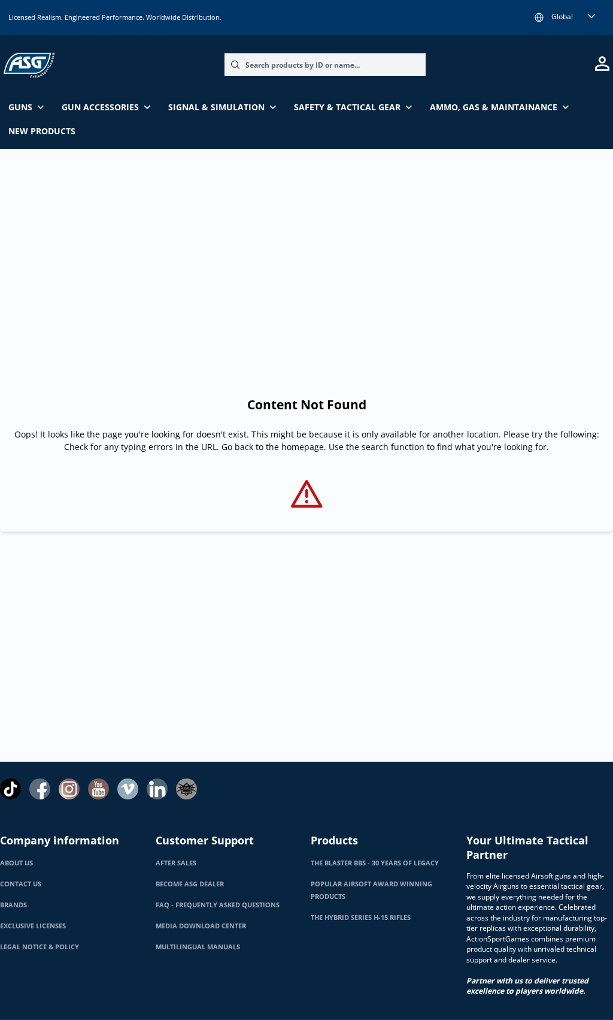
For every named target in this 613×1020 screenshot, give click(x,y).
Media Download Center (201, 926)
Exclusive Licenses (33, 926)
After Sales (176, 863)
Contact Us (20, 884)
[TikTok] (10, 788)
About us (16, 863)
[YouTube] (98, 788)
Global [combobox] (562, 16)
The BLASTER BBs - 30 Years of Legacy (375, 863)
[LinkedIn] (157, 788)
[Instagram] (69, 788)
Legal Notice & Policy (39, 947)
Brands (13, 905)
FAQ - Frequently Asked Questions (218, 905)
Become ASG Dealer (190, 884)
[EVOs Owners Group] (186, 788)
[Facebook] (39, 788)
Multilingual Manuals (198, 947)
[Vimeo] (127, 788)
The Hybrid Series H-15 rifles (361, 917)
